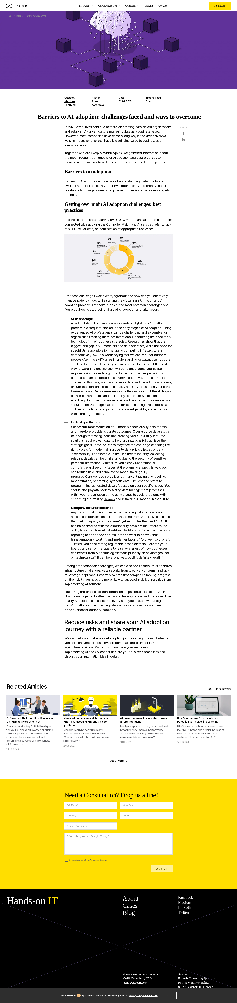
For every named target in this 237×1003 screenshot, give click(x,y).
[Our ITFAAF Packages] (18, 6)
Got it (170, 995)
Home (9, 16)
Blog (18, 16)
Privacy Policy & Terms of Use (143, 995)
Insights (149, 5)
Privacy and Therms (97, 860)
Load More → (118, 760)
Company (130, 5)
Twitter (183, 912)
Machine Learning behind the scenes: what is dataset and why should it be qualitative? (85, 721)
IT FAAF (84, 5)
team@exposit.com (135, 982)
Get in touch (219, 5)
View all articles (222, 689)
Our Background (107, 5)
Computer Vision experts (106, 153)
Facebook (185, 897)
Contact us (102, 647)
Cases (130, 905)
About (130, 898)
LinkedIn (185, 907)
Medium (184, 902)
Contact (162, 5)
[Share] (183, 133)
